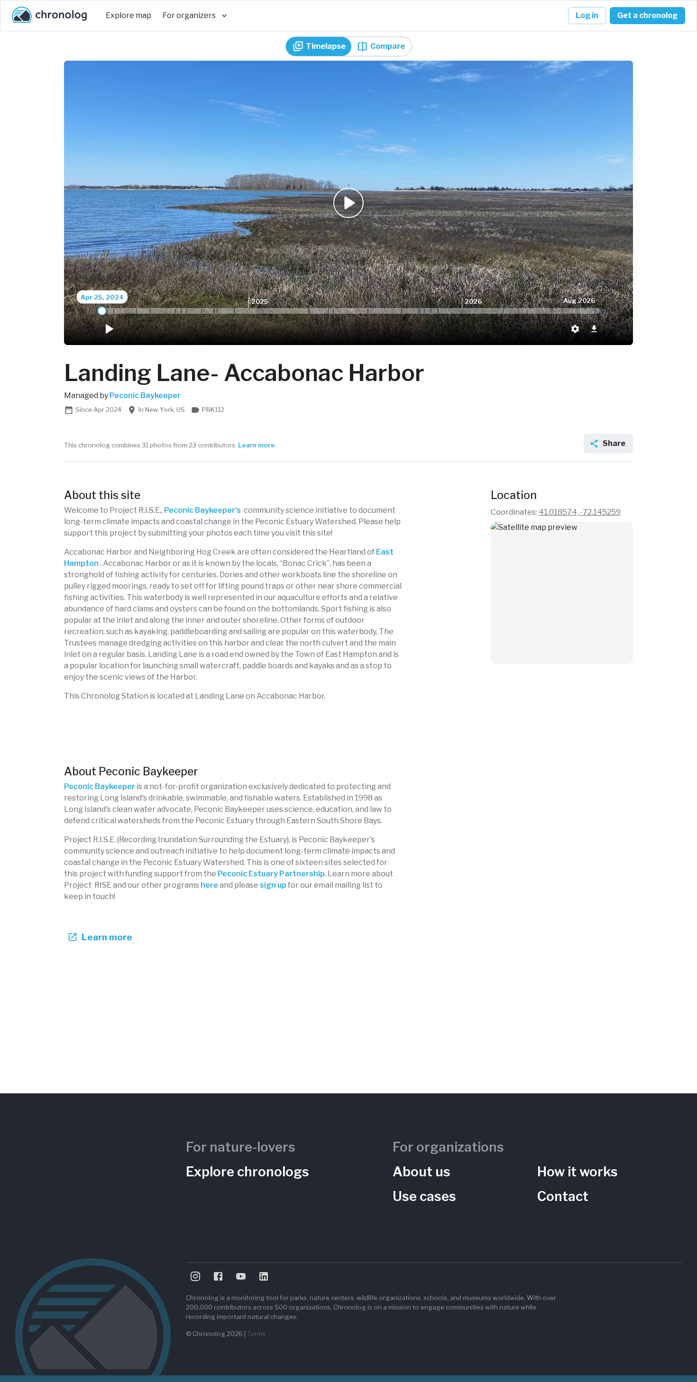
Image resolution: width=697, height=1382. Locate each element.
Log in (587, 15)
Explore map (128, 15)
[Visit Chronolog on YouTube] (240, 1276)
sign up (273, 885)
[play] (108, 329)
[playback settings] (575, 328)
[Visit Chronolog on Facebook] (218, 1276)
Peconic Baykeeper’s (202, 510)
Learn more (256, 445)
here (209, 885)
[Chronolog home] (49, 16)
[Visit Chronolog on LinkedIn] (263, 1276)
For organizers (189, 15)
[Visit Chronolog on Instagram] (195, 1276)
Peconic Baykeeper (99, 786)
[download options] (594, 328)
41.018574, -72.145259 (580, 512)
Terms (256, 1333)
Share (614, 443)
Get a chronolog (647, 15)
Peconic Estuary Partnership (271, 873)
